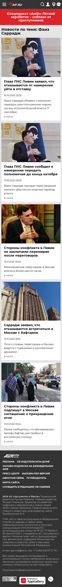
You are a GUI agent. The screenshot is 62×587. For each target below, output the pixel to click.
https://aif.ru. (46, 564)
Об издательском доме (33, 461)
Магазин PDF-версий (36, 473)
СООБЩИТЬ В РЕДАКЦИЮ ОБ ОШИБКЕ (26, 486)
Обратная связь (13, 478)
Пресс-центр (11, 473)
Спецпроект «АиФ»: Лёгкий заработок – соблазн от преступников (31, 17)
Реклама (8, 461)
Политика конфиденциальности (22, 570)
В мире (8, 117)
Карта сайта (11, 482)
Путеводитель (36, 478)
